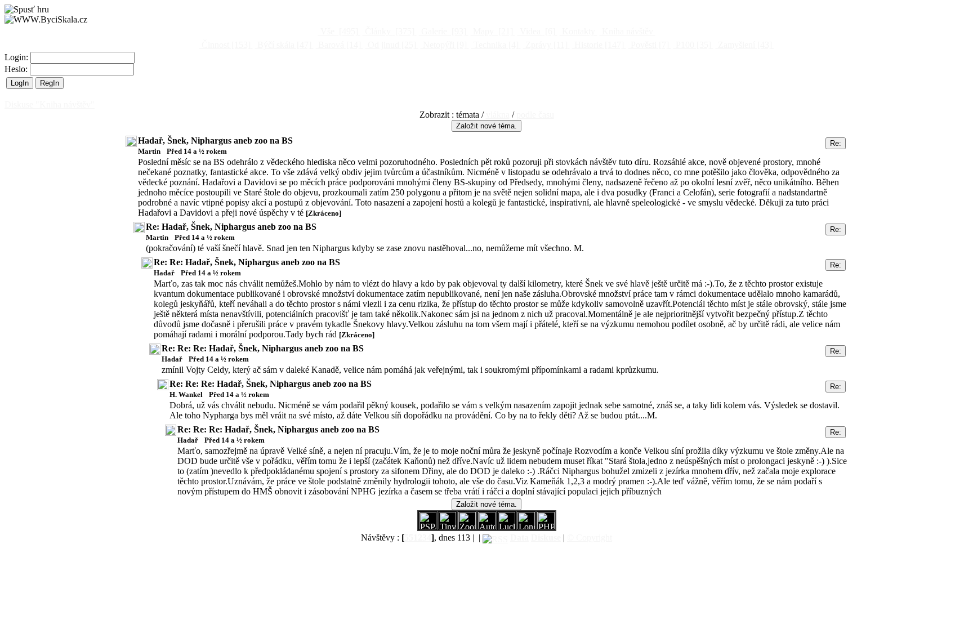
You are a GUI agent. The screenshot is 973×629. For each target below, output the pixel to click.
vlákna (498, 114)
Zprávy (545, 45)
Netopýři (444, 45)
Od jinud (390, 45)
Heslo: (17, 69)
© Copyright (589, 537)
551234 (417, 537)
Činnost (225, 45)
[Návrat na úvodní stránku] (46, 20)
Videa (536, 31)
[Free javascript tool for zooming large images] (506, 526)
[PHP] (526, 526)
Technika (495, 45)
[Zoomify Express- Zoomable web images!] (467, 526)
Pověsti (648, 45)
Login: (17, 57)
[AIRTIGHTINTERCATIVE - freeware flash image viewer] (487, 526)
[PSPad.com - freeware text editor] (427, 526)
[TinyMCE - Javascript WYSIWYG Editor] (447, 526)
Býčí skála (283, 45)
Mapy (492, 31)
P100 (692, 45)
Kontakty (578, 31)
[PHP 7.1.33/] (546, 526)
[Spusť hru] (27, 10)
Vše (338, 31)
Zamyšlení (744, 45)
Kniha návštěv (627, 31)
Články (388, 31)
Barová (338, 45)
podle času (535, 114)
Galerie (442, 31)
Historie (598, 45)
